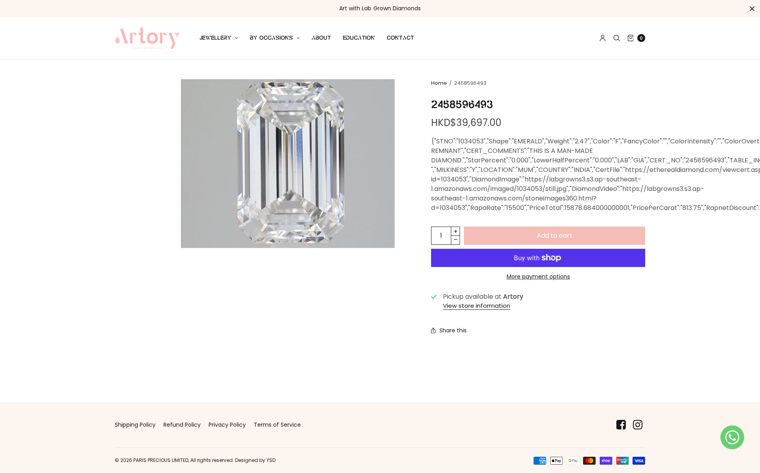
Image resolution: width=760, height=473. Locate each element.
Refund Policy (182, 425)
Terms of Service (277, 425)
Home (439, 83)
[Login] (603, 38)
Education (359, 38)
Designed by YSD (255, 460)
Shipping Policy (135, 425)
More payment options (538, 276)
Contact (400, 38)
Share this (453, 330)
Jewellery (215, 38)
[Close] (752, 9)
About (321, 38)
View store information (476, 305)
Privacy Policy (227, 425)
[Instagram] (637, 425)
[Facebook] (621, 425)
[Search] (617, 38)
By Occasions (271, 38)
